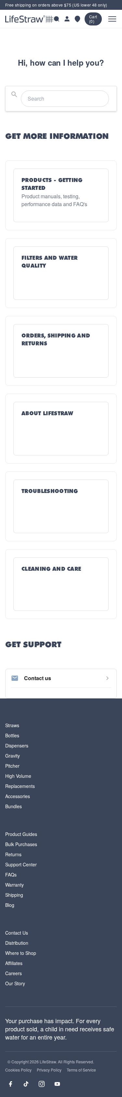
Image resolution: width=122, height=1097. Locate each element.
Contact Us (16, 932)
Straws (12, 725)
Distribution (16, 943)
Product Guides (21, 834)
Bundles (13, 806)
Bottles (12, 735)
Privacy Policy (49, 1070)
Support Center (21, 864)
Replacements (20, 786)
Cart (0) (93, 19)
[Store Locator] (77, 19)
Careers (13, 973)
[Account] (67, 19)
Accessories (17, 796)
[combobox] (61, 98)
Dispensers (16, 745)
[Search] (56, 19)
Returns (13, 854)
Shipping (14, 895)
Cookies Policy (18, 1070)
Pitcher (12, 765)
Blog (9, 905)
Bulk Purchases (21, 844)
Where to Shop (20, 953)
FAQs (11, 874)
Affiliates (13, 963)
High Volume (18, 776)
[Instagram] (41, 1084)
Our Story (15, 983)
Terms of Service (81, 1070)
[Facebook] (10, 1084)
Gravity (12, 755)
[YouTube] (57, 1084)
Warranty (14, 884)
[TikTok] (26, 1084)
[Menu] (112, 19)
